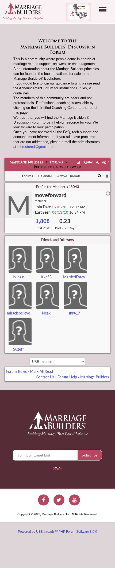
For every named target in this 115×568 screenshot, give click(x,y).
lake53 (46, 277)
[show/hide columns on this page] (107, 176)
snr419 (74, 313)
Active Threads (68, 176)
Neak (46, 313)
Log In (104, 162)
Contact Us (45, 377)
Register (87, 162)
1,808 (43, 221)
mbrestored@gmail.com (35, 147)
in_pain (18, 277)
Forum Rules (16, 371)
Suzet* (18, 349)
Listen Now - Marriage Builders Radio (78, 12)
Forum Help (67, 377)
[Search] (100, 176)
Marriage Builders (26, 162)
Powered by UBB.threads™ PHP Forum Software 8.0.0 (57, 532)
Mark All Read (41, 371)
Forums (56, 162)
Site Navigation (102, 9)
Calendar (45, 176)
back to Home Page (23, 8)
